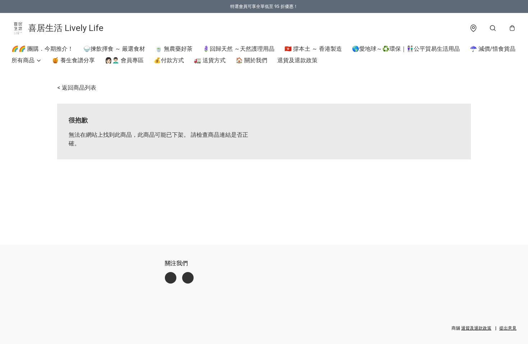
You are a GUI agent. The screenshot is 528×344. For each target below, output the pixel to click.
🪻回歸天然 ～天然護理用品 (238, 48)
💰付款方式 (169, 60)
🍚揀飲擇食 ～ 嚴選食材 (114, 48)
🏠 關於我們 (251, 60)
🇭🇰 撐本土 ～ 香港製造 (313, 48)
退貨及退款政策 (297, 60)
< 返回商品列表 (76, 87)
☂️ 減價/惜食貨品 (492, 48)
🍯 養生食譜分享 (73, 60)
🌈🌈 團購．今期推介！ (42, 48)
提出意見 (508, 328)
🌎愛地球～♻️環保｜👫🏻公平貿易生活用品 (406, 48)
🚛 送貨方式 (210, 60)
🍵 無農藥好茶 (174, 48)
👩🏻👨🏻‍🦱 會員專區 (124, 60)
